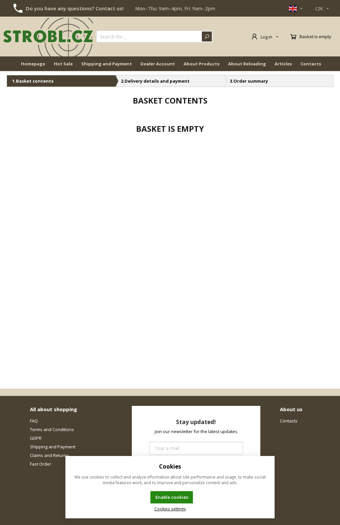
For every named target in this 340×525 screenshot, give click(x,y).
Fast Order (40, 464)
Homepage (33, 64)
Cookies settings (170, 508)
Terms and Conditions (52, 429)
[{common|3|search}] (207, 36)
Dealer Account (157, 64)
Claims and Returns (49, 455)
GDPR (36, 438)
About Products (201, 64)
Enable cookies (171, 497)
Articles (283, 64)
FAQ (34, 421)
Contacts (310, 64)
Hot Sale (63, 64)
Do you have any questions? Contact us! (75, 8)
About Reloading (247, 64)
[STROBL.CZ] (48, 36)
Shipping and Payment (106, 64)
